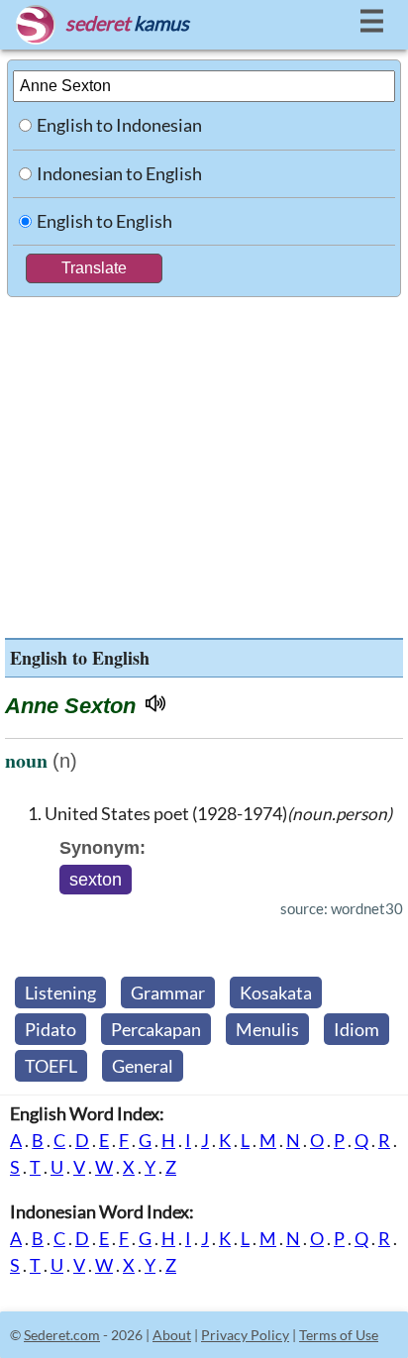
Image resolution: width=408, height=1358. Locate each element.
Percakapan (156, 1029)
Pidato (50, 1029)
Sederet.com (62, 1334)
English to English (104, 221)
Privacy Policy (245, 1334)
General (142, 1066)
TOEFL (51, 1066)
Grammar (168, 992)
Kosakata (276, 992)
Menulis (267, 1029)
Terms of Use (338, 1334)
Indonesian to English (119, 173)
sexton (95, 879)
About (172, 1334)
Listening (60, 992)
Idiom (356, 1029)
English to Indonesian (119, 125)
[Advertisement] (204, 462)
